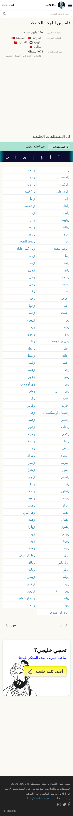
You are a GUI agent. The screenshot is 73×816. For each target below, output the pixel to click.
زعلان (65, 355)
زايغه (66, 213)
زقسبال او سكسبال (56, 413)
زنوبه (31, 498)
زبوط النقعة (27, 241)
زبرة (32, 227)
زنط (32, 484)
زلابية (31, 434)
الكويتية (37, 42)
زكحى (65, 434)
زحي (32, 284)
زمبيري (64, 455)
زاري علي (62, 191)
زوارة (31, 527)
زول (66, 555)
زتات (32, 256)
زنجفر (65, 477)
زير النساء (62, 591)
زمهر (32, 462)
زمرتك (65, 462)
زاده (32, 177)
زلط (66, 441)
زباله (66, 227)
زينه (32, 605)
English (11, 810)
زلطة (31, 441)
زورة (66, 541)
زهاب (31, 505)
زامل (32, 198)
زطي (65, 348)
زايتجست (29, 206)
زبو (67, 241)
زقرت (65, 405)
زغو (66, 377)
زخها (32, 306)
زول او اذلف (27, 555)
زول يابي (63, 562)
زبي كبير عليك (25, 248)
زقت (66, 398)
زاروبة (31, 184)
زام (67, 198)
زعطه (31, 348)
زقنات (65, 427)
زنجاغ (31, 470)
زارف (65, 184)
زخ (33, 291)
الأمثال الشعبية (13, 56)
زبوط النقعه (61, 248)
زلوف (65, 448)
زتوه (66, 270)
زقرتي (31, 405)
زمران (31, 455)
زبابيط (65, 220)
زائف (31, 170)
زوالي (65, 534)
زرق (66, 334)
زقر (32, 398)
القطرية (37, 46)
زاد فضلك (63, 177)
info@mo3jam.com (39, 798)
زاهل (66, 206)
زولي (65, 569)
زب (32, 213)
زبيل (66, 256)
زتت (66, 263)
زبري (31, 234)
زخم (66, 306)
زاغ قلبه (30, 191)
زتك (32, 263)
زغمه (31, 370)
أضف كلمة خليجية (48, 671)
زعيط (31, 355)
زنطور (65, 491)
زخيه (32, 313)
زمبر (32, 448)
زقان (32, 391)
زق (67, 384)
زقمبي (65, 420)
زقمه (31, 420)
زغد (66, 370)
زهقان (65, 519)
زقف (32, 413)
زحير (66, 291)
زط (32, 341)
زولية (31, 569)
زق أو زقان (27, 384)
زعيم (66, 362)
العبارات (27, 56)
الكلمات (38, 56)
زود (33, 534)
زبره (66, 234)
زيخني (31, 584)
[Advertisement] (36, 95)
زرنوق (31, 334)
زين (67, 605)
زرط (66, 327)
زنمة (32, 491)
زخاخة (65, 298)
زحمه (65, 284)
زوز (32, 541)
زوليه (65, 577)
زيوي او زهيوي (59, 612)
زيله (66, 598)
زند (67, 484)
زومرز (31, 577)
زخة (32, 298)
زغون (31, 377)
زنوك (65, 505)
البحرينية (20, 38)
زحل (32, 277)
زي (67, 584)
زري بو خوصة (60, 341)
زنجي (31, 477)
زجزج (31, 270)
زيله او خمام (27, 598)
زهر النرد (29, 512)
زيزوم (31, 591)
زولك (31, 562)
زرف (32, 327)
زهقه (31, 519)
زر (67, 320)
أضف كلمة (8, 5)
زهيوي (65, 527)
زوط (66, 548)
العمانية (22, 42)
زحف (65, 277)
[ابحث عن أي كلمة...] (4, 13)
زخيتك (65, 313)
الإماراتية (37, 38)
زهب (66, 512)
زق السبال (62, 391)
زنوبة (66, 498)
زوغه (32, 548)
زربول (31, 320)
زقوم (31, 427)
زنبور (66, 470)
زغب (32, 362)
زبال (32, 220)
